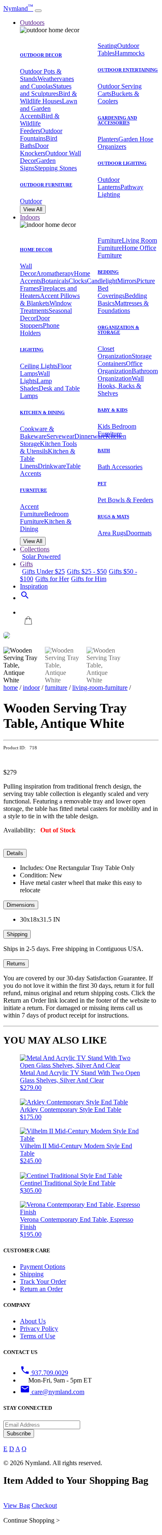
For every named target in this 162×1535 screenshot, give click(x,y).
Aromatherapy (55, 273)
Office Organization (120, 367)
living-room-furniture (100, 687)
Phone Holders (39, 329)
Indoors (30, 217)
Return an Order (41, 1288)
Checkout (44, 1505)
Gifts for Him (88, 578)
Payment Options (42, 1266)
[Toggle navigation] (38, 11)
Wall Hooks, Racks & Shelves (121, 386)
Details (15, 853)
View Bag (16, 1505)
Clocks (78, 280)
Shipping (17, 934)
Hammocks (130, 53)
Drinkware (52, 466)
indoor (31, 687)
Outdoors (32, 22)
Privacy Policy (39, 1328)
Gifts (26, 563)
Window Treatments (46, 307)
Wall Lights (35, 377)
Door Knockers (34, 149)
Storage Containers (125, 360)
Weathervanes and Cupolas (47, 82)
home (10, 687)
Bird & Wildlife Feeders (39, 123)
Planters (108, 139)
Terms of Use (37, 1336)
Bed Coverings (111, 292)
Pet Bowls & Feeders (125, 499)
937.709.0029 (44, 1372)
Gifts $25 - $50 (87, 571)
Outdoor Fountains (41, 134)
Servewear (60, 436)
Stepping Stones (55, 168)
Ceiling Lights (38, 365)
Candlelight (102, 280)
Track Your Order (43, 1281)
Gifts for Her (52, 578)
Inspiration (34, 586)
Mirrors (127, 280)
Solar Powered (41, 556)
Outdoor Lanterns (109, 183)
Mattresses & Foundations (123, 307)
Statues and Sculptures (45, 90)
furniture (56, 687)
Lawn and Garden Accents (48, 108)
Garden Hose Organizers (125, 143)
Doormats (139, 532)
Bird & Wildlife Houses (48, 97)
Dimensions (21, 905)
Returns (16, 964)
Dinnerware (90, 436)
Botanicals (55, 280)
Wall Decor (28, 269)
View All (32, 209)
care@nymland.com (52, 1391)
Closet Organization (115, 352)
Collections (34, 549)
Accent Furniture (32, 510)
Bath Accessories (120, 466)
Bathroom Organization (128, 374)
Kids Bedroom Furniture (117, 430)
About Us (33, 1321)
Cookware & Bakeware (37, 432)
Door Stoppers (35, 322)
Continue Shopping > (31, 1520)
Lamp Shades (36, 384)
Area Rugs (112, 532)
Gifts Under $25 (43, 571)
